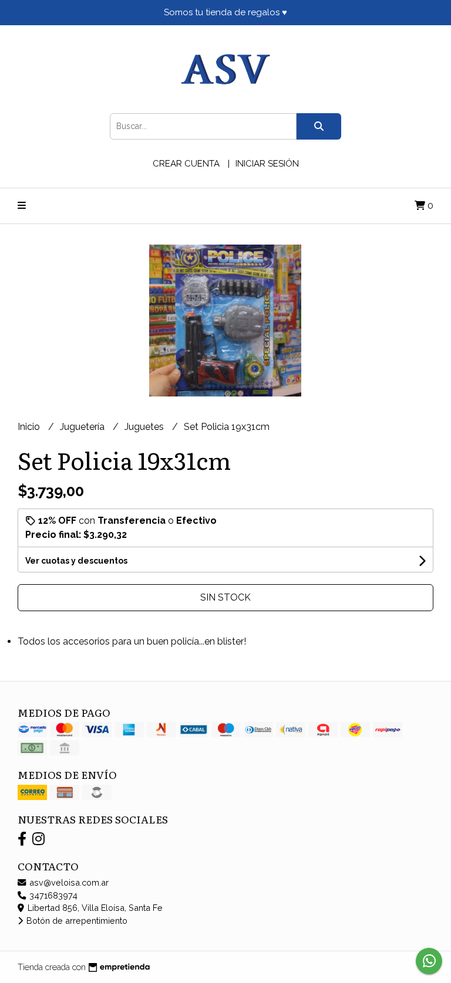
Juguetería (83, 426)
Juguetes (145, 426)
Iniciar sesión (267, 163)
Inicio (30, 426)
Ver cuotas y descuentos (76, 560)
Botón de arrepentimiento (75, 921)
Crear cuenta (186, 163)
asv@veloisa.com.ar (68, 882)
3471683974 (52, 895)
